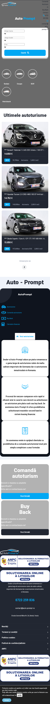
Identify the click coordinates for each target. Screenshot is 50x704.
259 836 (25, 600)
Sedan (6, 84)
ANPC (4, 649)
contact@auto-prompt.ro (25, 608)
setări (20, 695)
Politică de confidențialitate (13, 643)
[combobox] (25, 32)
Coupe (19, 84)
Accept (7, 700)
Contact (45, 13)
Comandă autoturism (25, 473)
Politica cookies (8, 637)
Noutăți (5, 626)
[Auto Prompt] (9, 4)
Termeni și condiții (9, 632)
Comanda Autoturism (45, 4)
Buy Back (45, 10)
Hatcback (6, 101)
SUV (32, 84)
